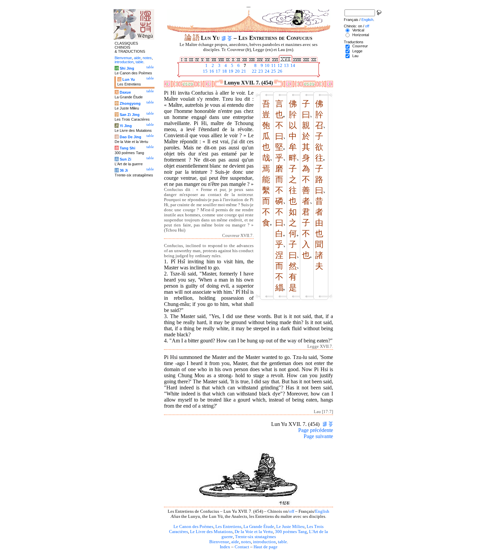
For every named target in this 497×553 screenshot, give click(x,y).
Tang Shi (127, 148)
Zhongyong (130, 103)
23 (260, 71)
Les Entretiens (228, 526)
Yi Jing (126, 126)
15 (205, 71)
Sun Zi (125, 159)
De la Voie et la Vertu (254, 531)
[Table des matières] (230, 37)
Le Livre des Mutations (211, 531)
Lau (355, 56)
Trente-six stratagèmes (255, 536)
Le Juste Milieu (290, 526)
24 (266, 71)
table (282, 541)
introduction (264, 541)
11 (273, 65)
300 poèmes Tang (291, 531)
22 (254, 71)
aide (235, 541)
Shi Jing (127, 68)
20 (237, 71)
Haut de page (266, 547)
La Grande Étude (258, 526)
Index (225, 547)
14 (292, 65)
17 (217, 71)
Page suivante (318, 436)
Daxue (125, 92)
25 (273, 71)
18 (224, 71)
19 (230, 71)
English (322, 511)
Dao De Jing (130, 137)
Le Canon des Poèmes (193, 526)
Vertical (358, 30)
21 (243, 71)
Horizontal (360, 35)
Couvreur (360, 46)
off (291, 511)
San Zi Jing (130, 115)
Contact (242, 547)
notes (246, 541)
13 (286, 65)
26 (279, 71)
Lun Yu (128, 79)
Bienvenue (219, 541)
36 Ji (124, 170)
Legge (357, 51)
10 (266, 65)
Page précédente (315, 430)
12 (279, 65)
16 (211, 71)
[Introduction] (223, 37)
